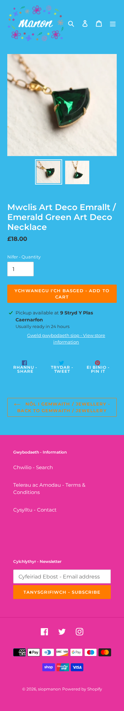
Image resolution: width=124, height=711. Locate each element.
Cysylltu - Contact (35, 510)
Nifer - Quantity (24, 256)
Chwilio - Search (33, 467)
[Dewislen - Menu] (113, 23)
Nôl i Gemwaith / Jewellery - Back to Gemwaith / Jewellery (63, 407)
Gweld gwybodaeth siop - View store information (66, 339)
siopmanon (49, 688)
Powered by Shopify (82, 688)
